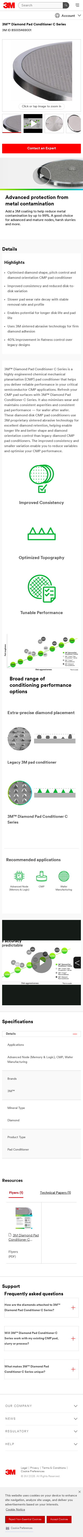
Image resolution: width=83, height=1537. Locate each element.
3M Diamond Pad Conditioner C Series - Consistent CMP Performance (24, 1238)
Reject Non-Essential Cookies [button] (25, 1519)
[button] (19, 1528)
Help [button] (9, 1444)
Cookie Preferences (32, 1471)
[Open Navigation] (77, 5)
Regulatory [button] (17, 1431)
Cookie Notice (15, 1509)
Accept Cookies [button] (59, 1519)
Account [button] (68, 16)
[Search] (66, 5)
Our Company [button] (18, 1406)
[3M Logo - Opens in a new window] (9, 5)
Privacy (34, 1468)
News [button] (10, 1419)
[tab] (16, 1193)
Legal (24, 1468)
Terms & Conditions (54, 1468)
